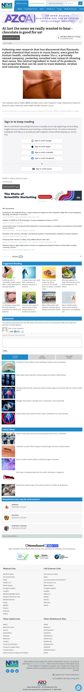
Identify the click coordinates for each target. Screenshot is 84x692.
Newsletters (7, 633)
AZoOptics (47, 633)
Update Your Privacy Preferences (67, 675)
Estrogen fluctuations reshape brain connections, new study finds (40, 401)
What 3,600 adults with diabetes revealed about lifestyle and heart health (51, 307)
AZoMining (48, 641)
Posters (5, 608)
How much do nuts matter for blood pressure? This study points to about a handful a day (51, 284)
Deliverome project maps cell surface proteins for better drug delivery (42, 485)
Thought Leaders (9, 588)
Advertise (6, 639)
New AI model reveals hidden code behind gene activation (37, 459)
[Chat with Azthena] (78, 687)
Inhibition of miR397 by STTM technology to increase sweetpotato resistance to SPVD (30, 220)
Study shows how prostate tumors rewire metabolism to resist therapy (42, 414)
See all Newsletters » (10, 536)
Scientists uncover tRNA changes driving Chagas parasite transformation (43, 446)
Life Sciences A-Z (50, 583)
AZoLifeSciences (49, 650)
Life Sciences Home (37, 3)
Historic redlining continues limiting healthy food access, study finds (41, 434)
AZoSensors (48, 639)
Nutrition (15, 515)
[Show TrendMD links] (80, 256)
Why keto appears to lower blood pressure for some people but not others (71, 283)
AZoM (46, 624)
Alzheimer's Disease (19, 526)
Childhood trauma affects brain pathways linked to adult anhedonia (41, 362)
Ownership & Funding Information (15, 653)
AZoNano (47, 627)
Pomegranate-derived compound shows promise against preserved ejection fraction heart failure (49, 389)
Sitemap (6, 636)
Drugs (5, 602)
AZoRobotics (48, 636)
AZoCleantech (49, 630)
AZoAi (46, 653)
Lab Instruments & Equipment (55, 580)
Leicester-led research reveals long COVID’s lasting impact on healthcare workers (30, 308)
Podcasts (6, 611)
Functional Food (9, 577)
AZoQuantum (48, 644)
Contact (6, 641)
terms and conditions (38, 664)
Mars (53, 55)
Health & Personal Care (11, 597)
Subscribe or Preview (19, 507)
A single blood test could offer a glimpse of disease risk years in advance (31, 283)
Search (5, 630)
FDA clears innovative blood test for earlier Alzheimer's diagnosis (40, 472)
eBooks (5, 605)
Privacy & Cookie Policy (11, 647)
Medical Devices (9, 600)
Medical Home (21, 3)
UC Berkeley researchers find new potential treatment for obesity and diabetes (11, 308)
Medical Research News (18, 178)
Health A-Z (7, 583)
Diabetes (15, 505)
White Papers (8, 585)
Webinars (47, 594)
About (5, 624)
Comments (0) (7, 181)
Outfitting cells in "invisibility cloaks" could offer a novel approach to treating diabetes (11, 283)
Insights (6, 591)
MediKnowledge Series (11, 594)
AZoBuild (47, 647)
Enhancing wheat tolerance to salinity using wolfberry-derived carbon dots (26, 239)
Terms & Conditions (10, 644)
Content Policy (8, 650)
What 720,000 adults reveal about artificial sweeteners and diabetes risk (71, 308)
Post (5, 351)
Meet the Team (8, 627)
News (5, 580)
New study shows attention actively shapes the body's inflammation (41, 375)
